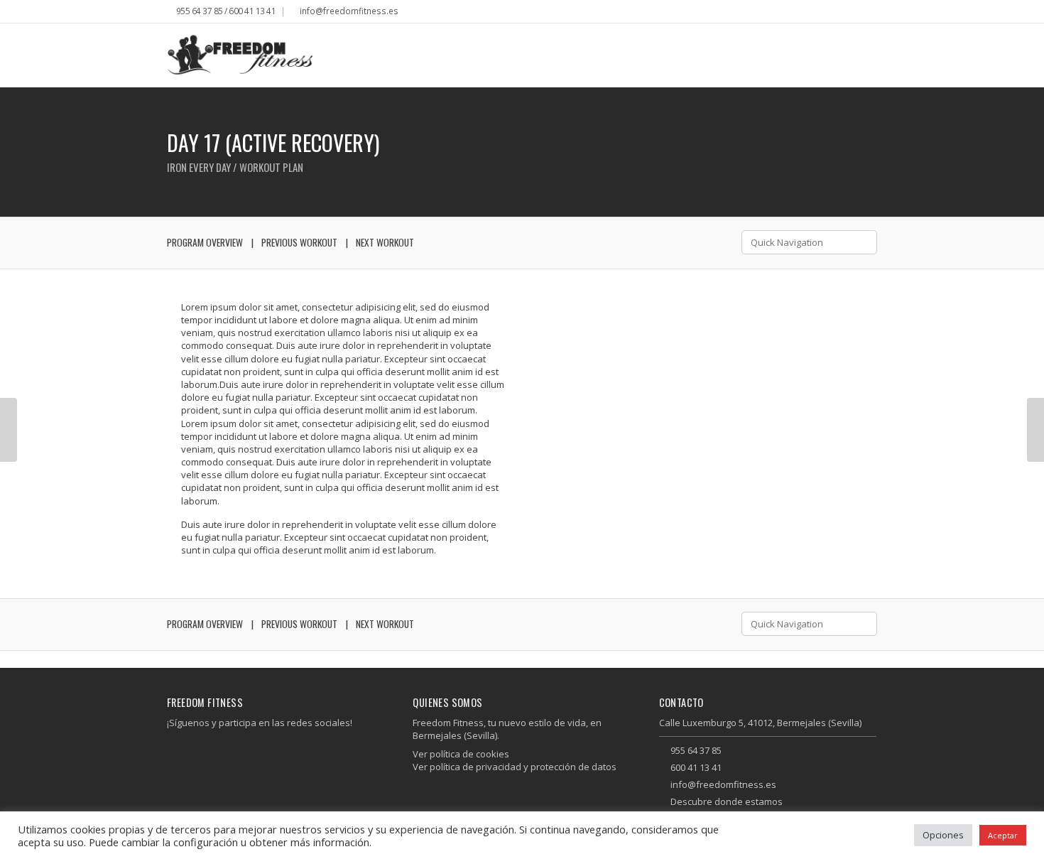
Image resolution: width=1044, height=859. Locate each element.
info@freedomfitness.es (349, 10)
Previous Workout (299, 242)
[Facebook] (862, 12)
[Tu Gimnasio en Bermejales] (240, 55)
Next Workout (385, 242)
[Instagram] (873, 12)
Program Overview (205, 242)
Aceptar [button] (1003, 835)
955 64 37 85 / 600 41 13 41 (226, 10)
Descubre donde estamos (726, 801)
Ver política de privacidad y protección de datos (514, 766)
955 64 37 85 (696, 750)
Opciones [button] (943, 834)
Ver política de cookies (461, 753)
